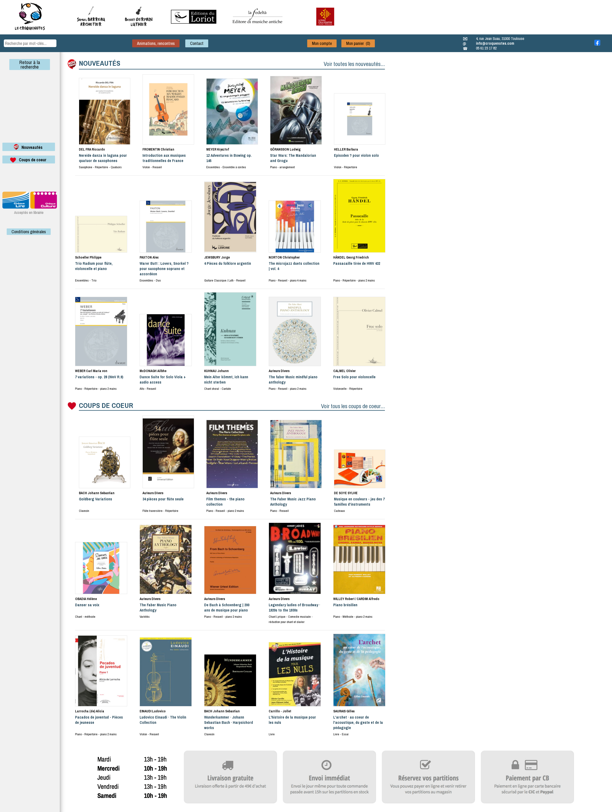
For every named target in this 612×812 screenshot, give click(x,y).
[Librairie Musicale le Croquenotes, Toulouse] (193, 22)
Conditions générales (28, 232)
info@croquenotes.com (495, 43)
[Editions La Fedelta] (258, 27)
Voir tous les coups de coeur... (353, 406)
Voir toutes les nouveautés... (354, 64)
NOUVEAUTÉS (99, 63)
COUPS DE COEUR (106, 405)
